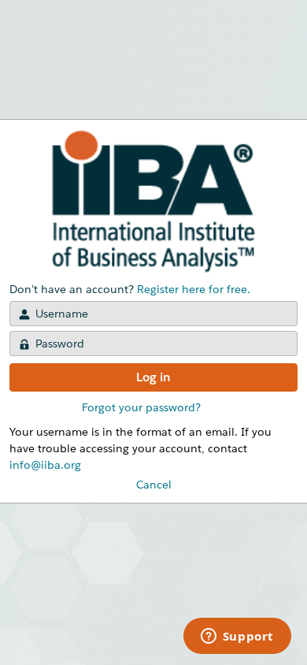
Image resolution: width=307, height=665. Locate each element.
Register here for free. (193, 289)
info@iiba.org (45, 465)
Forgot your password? (141, 407)
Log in (153, 377)
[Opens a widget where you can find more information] (237, 637)
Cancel (154, 484)
